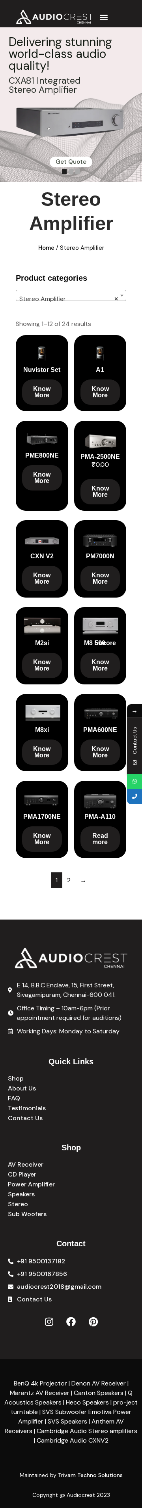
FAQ (14, 1098)
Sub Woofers (27, 1214)
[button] (103, 16)
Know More (41, 392)
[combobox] (71, 295)
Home (46, 248)
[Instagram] (48, 1321)
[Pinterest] (93, 1321)
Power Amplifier (31, 1184)
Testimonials (27, 1108)
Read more (100, 838)
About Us (22, 1088)
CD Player (22, 1174)
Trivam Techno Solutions (90, 1475)
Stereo (18, 1204)
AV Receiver (25, 1165)
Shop (16, 1079)
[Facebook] (71, 1321)
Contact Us (25, 1118)
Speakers (21, 1194)
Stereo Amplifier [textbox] (68, 299)
